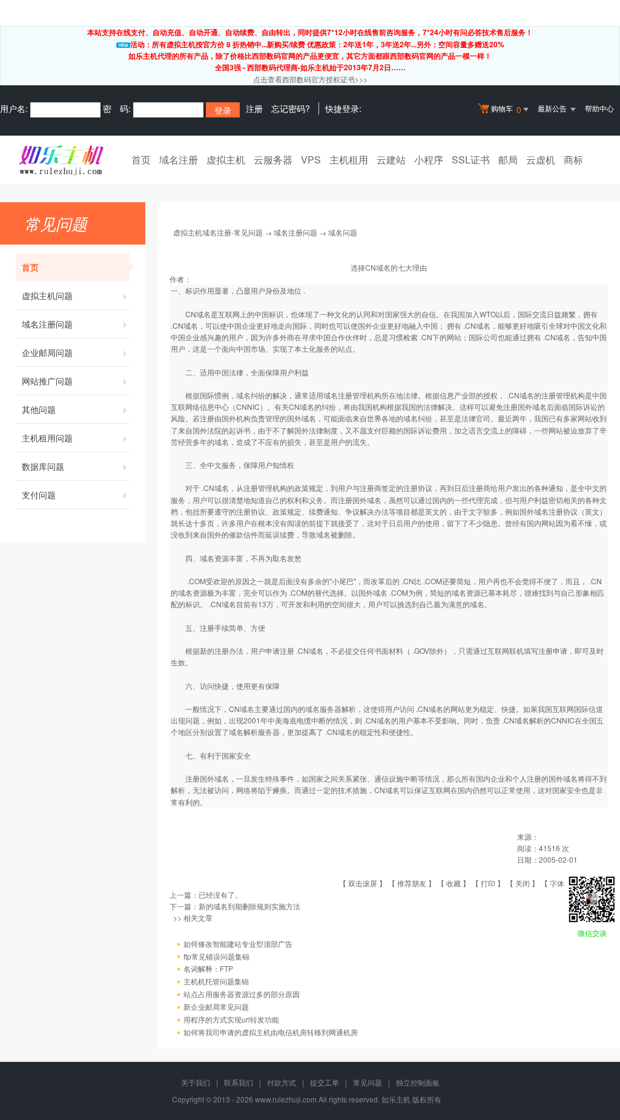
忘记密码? (290, 108)
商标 (573, 159)
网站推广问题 (47, 381)
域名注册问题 (47, 324)
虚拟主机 (225, 159)
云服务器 (273, 159)
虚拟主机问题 (47, 295)
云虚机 (540, 159)
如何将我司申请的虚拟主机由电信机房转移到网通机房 (270, 1032)
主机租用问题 (47, 438)
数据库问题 (43, 466)
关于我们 (195, 1082)
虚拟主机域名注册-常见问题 (218, 232)
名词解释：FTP (208, 968)
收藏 (453, 883)
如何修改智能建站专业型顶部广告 (237, 943)
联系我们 (238, 1082)
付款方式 (281, 1082)
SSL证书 (471, 159)
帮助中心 (599, 108)
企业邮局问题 (47, 352)
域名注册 (178, 159)
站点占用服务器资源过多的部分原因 (241, 994)
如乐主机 (396, 1099)
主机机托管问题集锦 (216, 981)
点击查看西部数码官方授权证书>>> (310, 79)
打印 (488, 883)
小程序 (428, 159)
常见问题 (367, 1082)
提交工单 (324, 1082)
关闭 (522, 883)
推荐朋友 (411, 883)
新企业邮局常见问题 (216, 1006)
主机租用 (348, 159)
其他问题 (39, 409)
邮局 (508, 159)
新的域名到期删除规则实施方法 (249, 906)
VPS (311, 159)
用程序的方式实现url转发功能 (231, 1019)
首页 (141, 159)
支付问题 (39, 495)
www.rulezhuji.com (286, 1099)
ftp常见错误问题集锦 (216, 956)
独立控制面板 (418, 1082)
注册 (254, 108)
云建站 (391, 159)
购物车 (506, 109)
